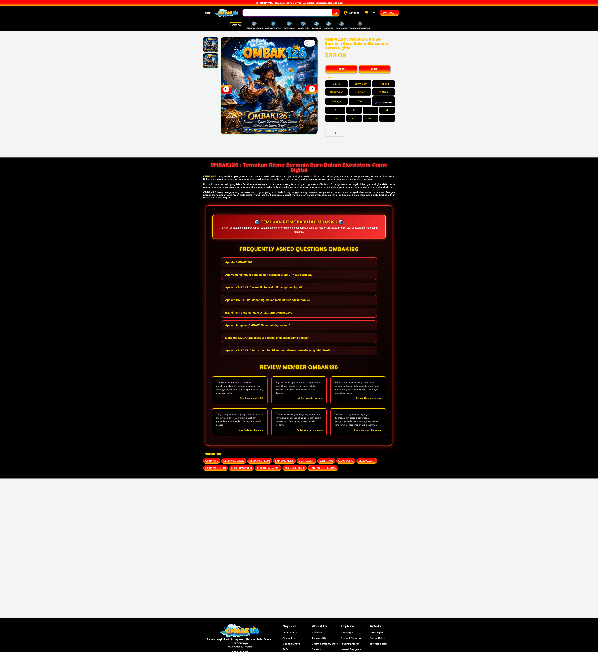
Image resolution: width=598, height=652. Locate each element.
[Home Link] (226, 13)
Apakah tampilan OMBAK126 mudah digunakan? (257, 325)
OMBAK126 (209, 176)
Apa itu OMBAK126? (238, 262)
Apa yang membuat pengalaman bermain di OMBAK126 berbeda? (269, 274)
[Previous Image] (226, 89)
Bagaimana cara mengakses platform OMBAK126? (258, 312)
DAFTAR (341, 69)
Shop (208, 12)
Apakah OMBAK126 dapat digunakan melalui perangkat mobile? (268, 300)
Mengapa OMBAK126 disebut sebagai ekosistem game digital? (267, 337)
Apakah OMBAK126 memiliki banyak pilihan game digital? (263, 287)
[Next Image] (312, 89)
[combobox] (287, 12)
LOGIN (374, 69)
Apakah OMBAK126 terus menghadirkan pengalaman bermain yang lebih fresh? (278, 350)
